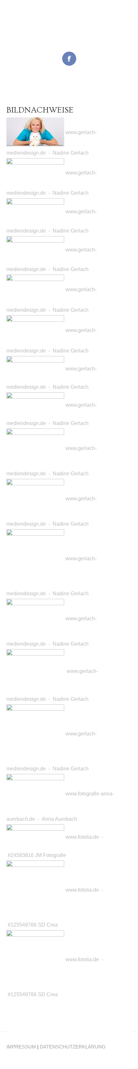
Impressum (21, 1046)
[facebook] (69, 58)
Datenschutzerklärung (73, 1046)
